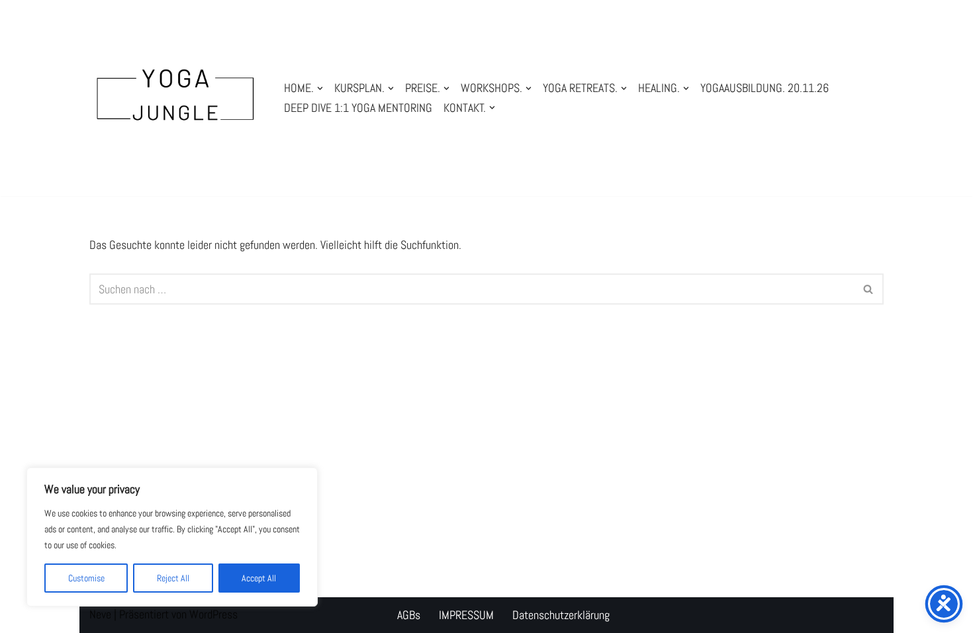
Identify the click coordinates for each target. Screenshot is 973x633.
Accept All (259, 578)
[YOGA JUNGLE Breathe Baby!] (175, 98)
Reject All (173, 578)
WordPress (213, 614)
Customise (86, 578)
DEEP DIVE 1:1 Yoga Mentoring (358, 107)
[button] (320, 88)
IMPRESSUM (466, 614)
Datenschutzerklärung (561, 614)
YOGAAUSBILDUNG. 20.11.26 (764, 87)
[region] (172, 537)
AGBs (408, 614)
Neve (100, 614)
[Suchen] (869, 289)
